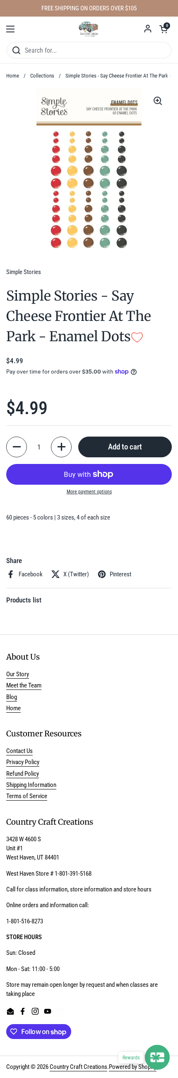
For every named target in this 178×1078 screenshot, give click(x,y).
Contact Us (19, 751)
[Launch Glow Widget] (157, 1057)
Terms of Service (26, 796)
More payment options (89, 492)
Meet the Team (23, 685)
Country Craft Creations (78, 1067)
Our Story (17, 674)
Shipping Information (31, 785)
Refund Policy (22, 773)
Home (12, 76)
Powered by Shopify (132, 1067)
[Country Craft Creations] (89, 29)
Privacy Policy (22, 762)
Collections (42, 76)
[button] (163, 29)
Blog (11, 697)
